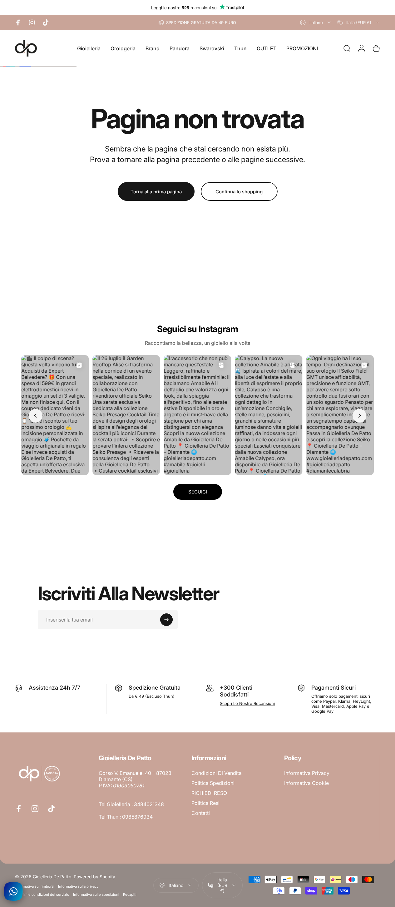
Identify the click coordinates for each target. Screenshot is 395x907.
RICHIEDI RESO (209, 793)
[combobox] (316, 22)
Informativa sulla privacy (78, 886)
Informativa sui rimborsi (34, 886)
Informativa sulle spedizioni (96, 894)
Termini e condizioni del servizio (42, 894)
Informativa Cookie (306, 783)
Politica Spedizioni (213, 783)
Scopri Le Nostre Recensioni (247, 703)
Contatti (200, 813)
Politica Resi (205, 803)
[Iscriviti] (166, 619)
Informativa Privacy (306, 773)
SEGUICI (197, 492)
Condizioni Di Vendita (216, 773)
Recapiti (129, 894)
